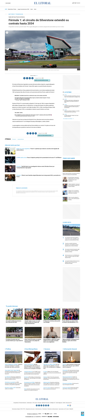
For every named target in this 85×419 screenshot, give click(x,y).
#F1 (18, 98)
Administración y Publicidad (41, 409)
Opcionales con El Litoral (64, 409)
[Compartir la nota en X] (27, 78)
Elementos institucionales (52, 409)
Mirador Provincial (45, 402)
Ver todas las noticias (67, 118)
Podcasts (39, 402)
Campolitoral (16, 402)
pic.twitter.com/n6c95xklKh (24, 98)
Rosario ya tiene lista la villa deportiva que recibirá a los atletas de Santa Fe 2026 (71, 101)
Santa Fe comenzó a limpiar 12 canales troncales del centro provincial (71, 110)
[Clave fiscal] (82, 415)
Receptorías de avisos (30, 409)
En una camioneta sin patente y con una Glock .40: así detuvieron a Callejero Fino (72, 95)
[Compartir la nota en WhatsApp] (29, 78)
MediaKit (71, 409)
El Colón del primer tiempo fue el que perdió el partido (71, 115)
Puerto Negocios (59, 402)
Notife (64, 402)
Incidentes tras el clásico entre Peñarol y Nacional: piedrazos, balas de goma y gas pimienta (72, 106)
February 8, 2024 (26, 100)
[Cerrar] (48, 80)
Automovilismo (21, 139)
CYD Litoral (34, 402)
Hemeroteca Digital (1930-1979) (18, 409)
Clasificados (29, 402)
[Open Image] (7, 32)
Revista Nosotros (22, 402)
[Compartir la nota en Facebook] (24, 78)
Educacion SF (69, 402)
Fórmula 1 (14, 139)
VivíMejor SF (52, 402)
